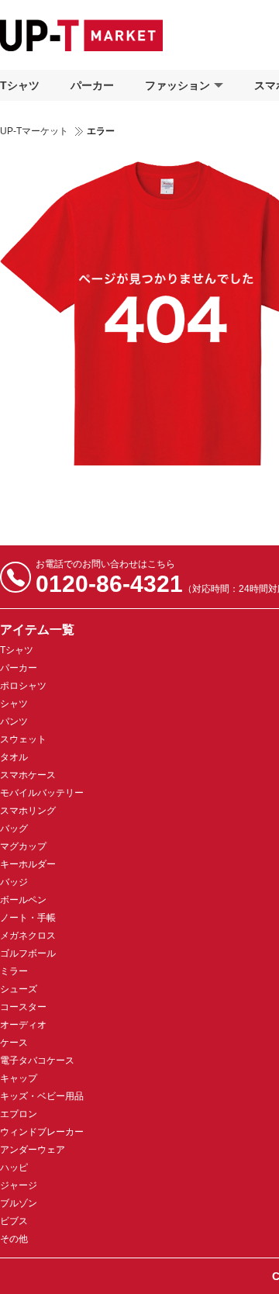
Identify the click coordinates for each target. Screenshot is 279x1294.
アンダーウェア (32, 1149)
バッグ (14, 828)
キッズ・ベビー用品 (42, 1096)
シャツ (14, 703)
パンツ (14, 721)
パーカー (92, 85)
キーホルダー (28, 864)
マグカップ (23, 846)
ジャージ (18, 1185)
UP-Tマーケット (34, 131)
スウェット (23, 739)
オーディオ (23, 1024)
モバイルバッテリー (42, 792)
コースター (23, 1007)
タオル (14, 757)
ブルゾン (18, 1203)
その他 (14, 1238)
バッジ (14, 882)
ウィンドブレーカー (42, 1131)
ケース (14, 1042)
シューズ (18, 989)
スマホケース (28, 775)
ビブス (14, 1221)
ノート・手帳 (28, 917)
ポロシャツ (23, 685)
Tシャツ (20, 85)
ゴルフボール (28, 953)
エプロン (18, 1114)
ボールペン (23, 899)
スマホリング (28, 810)
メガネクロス (28, 935)
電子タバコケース (37, 1060)
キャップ (18, 1078)
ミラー (14, 971)
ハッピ (14, 1167)
